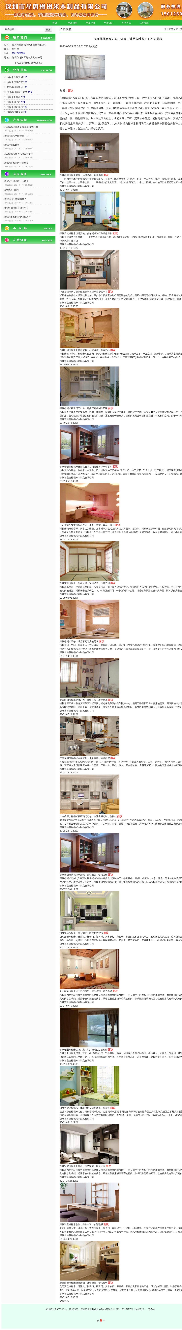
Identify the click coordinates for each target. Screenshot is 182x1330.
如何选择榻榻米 (11, 190)
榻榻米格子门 (13, 102)
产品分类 (90, 22)
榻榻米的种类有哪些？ (15, 199)
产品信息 (72, 22)
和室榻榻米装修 (15, 87)
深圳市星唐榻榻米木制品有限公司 (77, 186)
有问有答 (126, 22)
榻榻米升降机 (13, 97)
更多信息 (64, 1300)
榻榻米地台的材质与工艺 (16, 136)
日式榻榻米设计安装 (17, 92)
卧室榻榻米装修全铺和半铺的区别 (21, 127)
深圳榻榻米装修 (15, 112)
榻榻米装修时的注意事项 (16, 162)
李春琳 (151, 1309)
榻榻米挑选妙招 (11, 144)
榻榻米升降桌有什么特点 (16, 181)
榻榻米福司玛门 (15, 107)
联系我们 (144, 22)
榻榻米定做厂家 (15, 82)
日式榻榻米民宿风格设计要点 (18, 153)
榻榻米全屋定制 (15, 77)
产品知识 (108, 22)
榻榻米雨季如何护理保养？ (17, 216)
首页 (54, 22)
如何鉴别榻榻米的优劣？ (16, 208)
